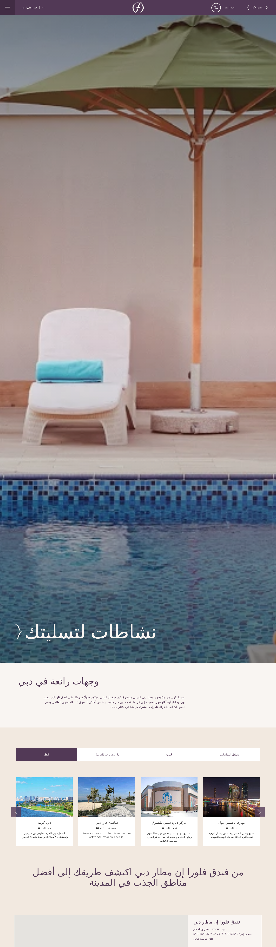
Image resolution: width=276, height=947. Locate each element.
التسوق (169, 754)
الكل (46, 754)
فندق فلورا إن (30, 7)
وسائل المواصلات (229, 754)
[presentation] (16, 812)
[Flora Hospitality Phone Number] (216, 7)
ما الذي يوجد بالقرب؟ (107, 754)
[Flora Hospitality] (138, 7)
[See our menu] (7, 7)
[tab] (46, 754)
